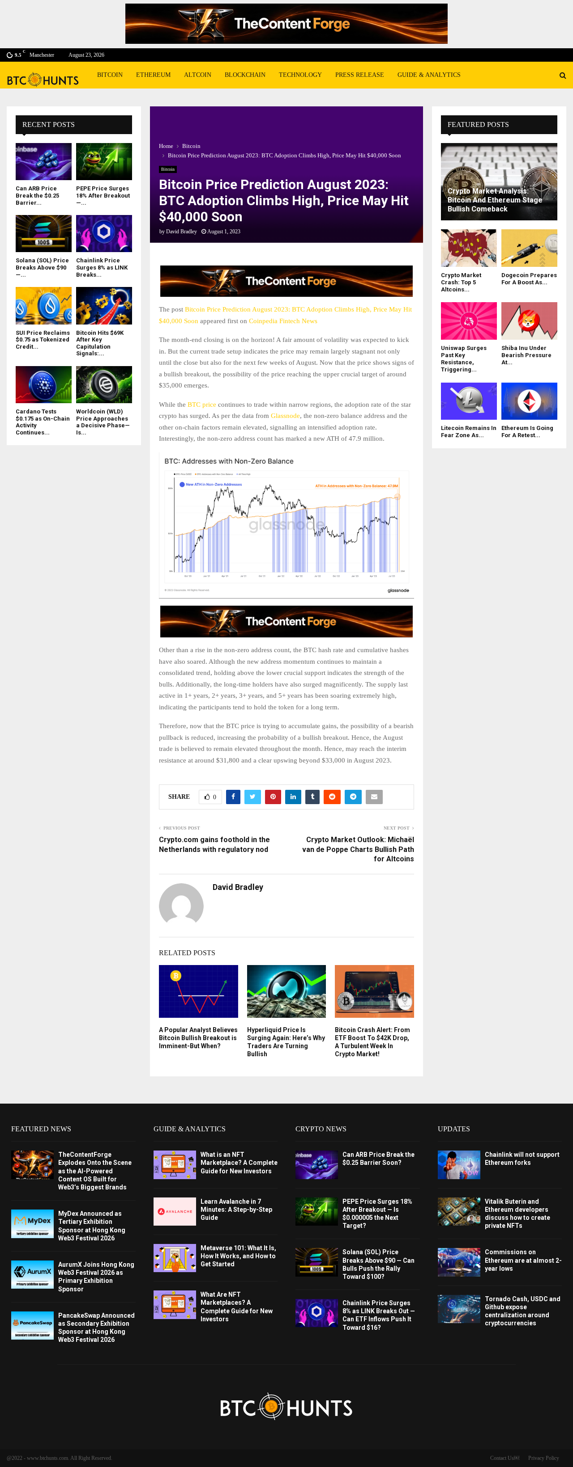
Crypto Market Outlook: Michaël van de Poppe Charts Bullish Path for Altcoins (358, 849)
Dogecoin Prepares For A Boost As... (529, 279)
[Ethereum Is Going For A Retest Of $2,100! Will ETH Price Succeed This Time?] (529, 401)
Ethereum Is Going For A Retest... (527, 431)
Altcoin (197, 75)
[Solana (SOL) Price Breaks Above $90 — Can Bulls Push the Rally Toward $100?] (44, 233)
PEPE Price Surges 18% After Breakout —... (103, 195)
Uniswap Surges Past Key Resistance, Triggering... (464, 359)
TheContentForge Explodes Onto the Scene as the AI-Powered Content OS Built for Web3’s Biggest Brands (95, 1171)
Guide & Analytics (429, 75)
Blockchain (245, 75)
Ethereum (153, 75)
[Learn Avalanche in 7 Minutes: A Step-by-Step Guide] (175, 1211)
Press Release (359, 75)
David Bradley (181, 231)
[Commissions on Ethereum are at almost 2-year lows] (459, 1262)
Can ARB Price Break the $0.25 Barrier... (37, 195)
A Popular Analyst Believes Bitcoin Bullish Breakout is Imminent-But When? (198, 1038)
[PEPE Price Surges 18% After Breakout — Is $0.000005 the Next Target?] (104, 161)
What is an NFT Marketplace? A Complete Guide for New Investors (239, 1162)
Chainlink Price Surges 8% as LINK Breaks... (102, 267)
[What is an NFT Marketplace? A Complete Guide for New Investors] (175, 1165)
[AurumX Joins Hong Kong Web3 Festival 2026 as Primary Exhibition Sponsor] (32, 1274)
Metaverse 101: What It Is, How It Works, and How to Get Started (238, 1256)
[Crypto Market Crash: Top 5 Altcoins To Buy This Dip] (469, 247)
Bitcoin (110, 75)
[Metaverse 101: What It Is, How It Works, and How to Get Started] (175, 1258)
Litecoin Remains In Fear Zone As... (468, 431)
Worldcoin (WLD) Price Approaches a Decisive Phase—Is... (103, 422)
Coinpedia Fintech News (283, 321)
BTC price (202, 404)
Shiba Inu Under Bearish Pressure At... (526, 355)
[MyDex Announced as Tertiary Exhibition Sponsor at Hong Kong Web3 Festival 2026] (32, 1224)
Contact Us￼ (504, 1458)
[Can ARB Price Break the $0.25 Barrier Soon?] (44, 161)
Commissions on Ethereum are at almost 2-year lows (523, 1260)
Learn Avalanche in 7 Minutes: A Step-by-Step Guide (236, 1209)
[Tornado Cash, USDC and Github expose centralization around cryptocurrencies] (459, 1309)
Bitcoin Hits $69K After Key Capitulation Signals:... (100, 343)
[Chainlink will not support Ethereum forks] (459, 1165)
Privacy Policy (543, 1458)
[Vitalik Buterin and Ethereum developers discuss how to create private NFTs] (459, 1211)
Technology (300, 75)
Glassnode (285, 415)
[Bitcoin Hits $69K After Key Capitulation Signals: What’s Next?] (104, 305)
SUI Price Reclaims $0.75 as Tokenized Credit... (43, 339)
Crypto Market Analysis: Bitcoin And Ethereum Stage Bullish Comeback (495, 200)
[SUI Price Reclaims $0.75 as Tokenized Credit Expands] (44, 305)
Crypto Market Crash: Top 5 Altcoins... (461, 282)
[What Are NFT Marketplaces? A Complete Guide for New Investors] (175, 1304)
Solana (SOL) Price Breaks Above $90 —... (42, 267)
